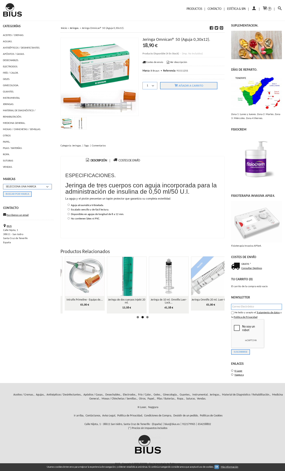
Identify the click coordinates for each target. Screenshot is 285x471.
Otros (7, 135)
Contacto (214, 9)
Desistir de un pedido (185, 415)
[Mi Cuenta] (254, 9)
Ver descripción (178, 62)
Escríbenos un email (18, 215)
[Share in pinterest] (221, 28)
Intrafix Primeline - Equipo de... (85, 299)
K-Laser (238, 371)
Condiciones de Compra (157, 415)
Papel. (6, 142)
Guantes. (8, 91)
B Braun (155, 70)
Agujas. (7, 41)
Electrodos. (10, 66)
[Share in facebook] (211, 28)
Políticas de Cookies (211, 415)
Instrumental (11, 98)
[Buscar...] (279, 9)
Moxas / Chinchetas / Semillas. (22, 129)
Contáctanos (93, 415)
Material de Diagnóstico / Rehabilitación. (19, 113)
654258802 (204, 424)
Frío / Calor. (11, 73)
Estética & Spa (236, 9)
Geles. (6, 79)
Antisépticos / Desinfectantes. (21, 47)
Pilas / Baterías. (12, 148)
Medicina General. (14, 123)
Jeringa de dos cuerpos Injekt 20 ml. (126, 301)
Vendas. (8, 167)
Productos (194, 9)
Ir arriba (78, 415)
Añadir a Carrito (190, 85)
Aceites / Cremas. (13, 35)
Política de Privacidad (245, 317)
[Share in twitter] (216, 28)
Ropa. (6, 154)
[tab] (96, 161)
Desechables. (11, 60)
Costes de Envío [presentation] (129, 160)
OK (216, 467)
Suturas (8, 160)
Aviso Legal (108, 415)
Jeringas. (8, 104)
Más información (229, 467)
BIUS (9, 226)
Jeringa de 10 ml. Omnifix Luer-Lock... (169, 301)
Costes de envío (154, 62)
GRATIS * (246, 264)
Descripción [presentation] (98, 160)
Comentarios (99, 145)
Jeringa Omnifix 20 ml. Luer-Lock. (211, 299)
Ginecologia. (11, 85)
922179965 (188, 424)
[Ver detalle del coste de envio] (236, 266)
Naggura (239, 375)
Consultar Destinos (251, 268)
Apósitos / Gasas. (14, 54)
